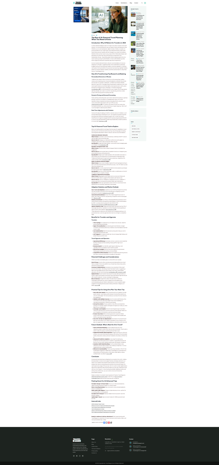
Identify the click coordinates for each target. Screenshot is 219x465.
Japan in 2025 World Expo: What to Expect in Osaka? (104, 410)
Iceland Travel (141, 22)
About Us (94, 442)
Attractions (135, 134)
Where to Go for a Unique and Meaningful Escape (103, 405)
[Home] (77, 3)
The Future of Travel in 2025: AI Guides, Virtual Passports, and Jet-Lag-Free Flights (140, 53)
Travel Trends (141, 41)
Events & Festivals (136, 131)
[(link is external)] (111, 423)
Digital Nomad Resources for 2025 (99, 376)
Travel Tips (140, 96)
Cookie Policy (95, 446)
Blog (93, 444)
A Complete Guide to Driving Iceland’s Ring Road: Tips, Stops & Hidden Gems (140, 26)
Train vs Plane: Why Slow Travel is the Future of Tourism (140, 45)
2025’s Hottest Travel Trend (98, 404)
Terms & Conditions (96, 448)
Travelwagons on (139, 446)
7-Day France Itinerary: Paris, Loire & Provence (139, 61)
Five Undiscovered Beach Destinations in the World (103, 412)
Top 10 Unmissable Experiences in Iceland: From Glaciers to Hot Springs (140, 36)
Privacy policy (95, 450)
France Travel (141, 58)
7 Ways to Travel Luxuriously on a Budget (139, 100)
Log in (93, 422)
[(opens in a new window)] (81, 7)
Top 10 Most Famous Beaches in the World (101, 407)
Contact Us (94, 453)
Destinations (140, 73)
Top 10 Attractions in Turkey (98, 409)
